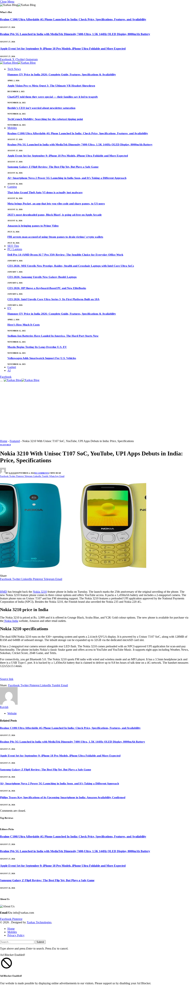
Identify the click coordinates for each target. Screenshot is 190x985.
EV (9, 308)
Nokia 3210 (40, 591)
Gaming (12, 186)
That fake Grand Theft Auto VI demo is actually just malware (45, 192)
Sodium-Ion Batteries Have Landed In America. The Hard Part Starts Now (53, 335)
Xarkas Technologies (39, 922)
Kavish (12, 473)
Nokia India (11, 620)
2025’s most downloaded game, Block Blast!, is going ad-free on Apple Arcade (54, 214)
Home (3, 441)
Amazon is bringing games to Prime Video (33, 225)
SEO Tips (13, 245)
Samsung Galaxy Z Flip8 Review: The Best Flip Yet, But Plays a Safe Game (53, 166)
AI (9, 370)
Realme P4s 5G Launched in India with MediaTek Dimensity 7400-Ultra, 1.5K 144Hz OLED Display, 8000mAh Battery (75, 34)
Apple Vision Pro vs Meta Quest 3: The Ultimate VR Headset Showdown (51, 85)
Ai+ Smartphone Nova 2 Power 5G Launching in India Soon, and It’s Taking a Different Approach (66, 177)
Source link (6, 679)
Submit (40, 942)
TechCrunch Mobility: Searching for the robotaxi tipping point (45, 119)
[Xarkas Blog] (18, 63)
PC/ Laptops (14, 249)
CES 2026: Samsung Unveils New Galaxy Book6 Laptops (42, 276)
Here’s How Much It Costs (23, 324)
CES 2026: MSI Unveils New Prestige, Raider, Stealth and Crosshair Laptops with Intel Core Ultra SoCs (70, 265)
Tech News (14, 69)
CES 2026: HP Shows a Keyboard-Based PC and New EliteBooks (46, 288)
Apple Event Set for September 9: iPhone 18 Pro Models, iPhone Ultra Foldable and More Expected (63, 48)
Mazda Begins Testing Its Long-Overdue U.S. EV (37, 346)
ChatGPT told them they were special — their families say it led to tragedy (52, 96)
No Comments (41, 473)
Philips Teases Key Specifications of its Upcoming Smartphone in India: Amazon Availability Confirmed (62, 797)
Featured (15, 441)
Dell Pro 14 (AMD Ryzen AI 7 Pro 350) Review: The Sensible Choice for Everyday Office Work (65, 254)
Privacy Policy (15, 935)
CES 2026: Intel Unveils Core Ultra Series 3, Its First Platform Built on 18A (53, 299)
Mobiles (12, 127)
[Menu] (1, 381)
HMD (3, 591)
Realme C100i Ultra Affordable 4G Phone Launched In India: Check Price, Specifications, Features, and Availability (73, 19)
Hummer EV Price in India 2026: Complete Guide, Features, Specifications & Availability (61, 74)
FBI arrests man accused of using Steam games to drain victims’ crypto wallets (55, 236)
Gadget (11, 367)
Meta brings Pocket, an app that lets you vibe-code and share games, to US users (56, 203)
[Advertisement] (95, 412)
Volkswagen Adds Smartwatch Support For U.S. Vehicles (41, 358)
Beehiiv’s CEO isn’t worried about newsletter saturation (41, 107)
